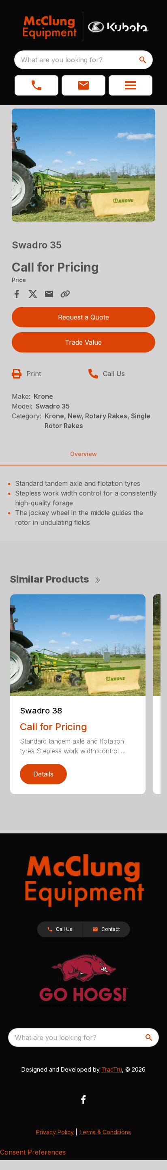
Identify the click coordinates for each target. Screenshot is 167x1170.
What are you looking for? (62, 60)
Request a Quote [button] (83, 317)
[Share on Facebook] (16, 294)
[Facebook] (83, 1099)
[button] (36, 85)
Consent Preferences (33, 1152)
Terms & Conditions (105, 1132)
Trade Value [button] (83, 342)
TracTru (111, 1069)
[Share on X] (33, 294)
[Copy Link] (65, 294)
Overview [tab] (83, 453)
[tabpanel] (84, 166)
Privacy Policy (55, 1132)
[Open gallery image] (84, 165)
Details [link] (43, 774)
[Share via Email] (49, 294)
